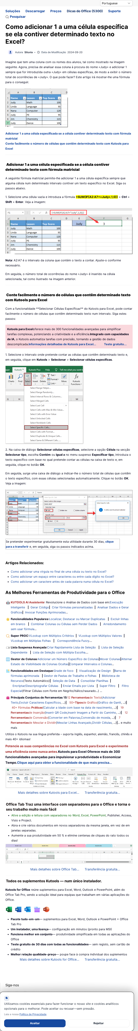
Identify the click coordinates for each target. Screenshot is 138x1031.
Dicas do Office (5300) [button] (85, 11)
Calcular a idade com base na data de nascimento (78, 707)
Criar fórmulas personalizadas (72, 607)
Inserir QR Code (56, 712)
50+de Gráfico (83, 702)
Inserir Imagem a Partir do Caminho (92, 712)
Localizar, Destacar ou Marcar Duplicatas (77, 619)
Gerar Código (40, 607)
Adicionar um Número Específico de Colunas (68, 659)
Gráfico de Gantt (109, 702)
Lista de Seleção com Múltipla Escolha (59, 652)
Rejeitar (98, 1023)
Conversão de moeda (95, 717)
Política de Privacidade (32, 1014)
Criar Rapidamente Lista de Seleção (71, 647)
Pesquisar (18, 17)
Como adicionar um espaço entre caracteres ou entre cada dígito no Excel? (62, 576)
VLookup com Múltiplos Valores (100, 635)
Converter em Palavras (64, 717)
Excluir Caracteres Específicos (40, 702)
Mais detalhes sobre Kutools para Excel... (48, 792)
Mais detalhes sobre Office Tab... (54, 869)
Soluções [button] (12, 11)
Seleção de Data (64, 681)
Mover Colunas (110, 659)
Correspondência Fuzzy (73, 640)
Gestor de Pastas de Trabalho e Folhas (70, 676)
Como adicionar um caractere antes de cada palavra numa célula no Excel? (62, 581)
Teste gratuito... (115, 344)
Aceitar (35, 1023)
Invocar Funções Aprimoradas (45, 612)
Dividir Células (102, 722)
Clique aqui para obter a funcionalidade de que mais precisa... (64, 762)
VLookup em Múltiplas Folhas (31, 640)
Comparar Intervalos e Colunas (91, 664)
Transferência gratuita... (102, 792)
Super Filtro (107, 686)
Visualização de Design (95, 670)
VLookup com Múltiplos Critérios (51, 635)
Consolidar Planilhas (94, 681)
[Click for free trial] (69, 512)
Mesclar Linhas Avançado (74, 722)
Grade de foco (63, 670)
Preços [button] (55, 11)
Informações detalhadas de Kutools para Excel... (62, 344)
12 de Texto (84, 697)
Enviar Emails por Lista (78, 686)
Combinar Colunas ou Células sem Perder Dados (64, 624)
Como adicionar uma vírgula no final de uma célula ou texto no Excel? (58, 571)
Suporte (114, 11)
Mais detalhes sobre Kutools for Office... (49, 959)
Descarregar (35, 11)
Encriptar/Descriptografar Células (35, 686)
